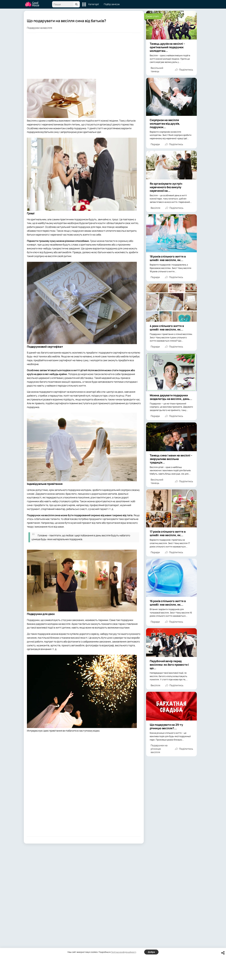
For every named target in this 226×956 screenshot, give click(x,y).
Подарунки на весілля (39, 27)
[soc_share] (222, 952)
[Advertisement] (84, 57)
